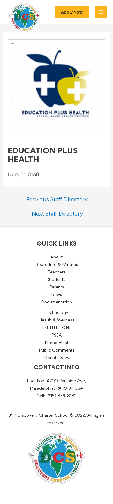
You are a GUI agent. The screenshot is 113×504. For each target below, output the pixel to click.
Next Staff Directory (57, 214)
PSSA (56, 335)
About (56, 257)
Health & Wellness (56, 320)
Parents (56, 287)
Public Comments (56, 350)
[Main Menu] (101, 12)
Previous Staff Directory (57, 199)
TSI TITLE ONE (57, 328)
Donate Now (56, 358)
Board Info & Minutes (56, 265)
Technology (56, 313)
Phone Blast (56, 343)
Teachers (57, 272)
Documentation (56, 302)
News (56, 295)
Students (56, 280)
